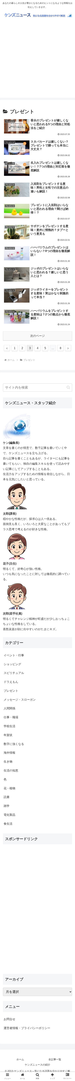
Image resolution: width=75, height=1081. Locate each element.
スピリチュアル (14, 672)
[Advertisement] (37, 60)
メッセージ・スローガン (20, 699)
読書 (6, 797)
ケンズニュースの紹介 (37, 1064)
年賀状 (8, 735)
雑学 (6, 805)
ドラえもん (11, 681)
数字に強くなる (14, 743)
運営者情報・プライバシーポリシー (27, 1028)
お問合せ (9, 1019)
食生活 (8, 823)
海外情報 (9, 752)
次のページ (37, 335)
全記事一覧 (54, 1059)
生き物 (8, 761)
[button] (68, 387)
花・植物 (9, 788)
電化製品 (9, 814)
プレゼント (11, 690)
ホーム (20, 1059)
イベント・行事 (14, 655)
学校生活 (9, 726)
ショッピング (12, 664)
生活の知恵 (11, 770)
